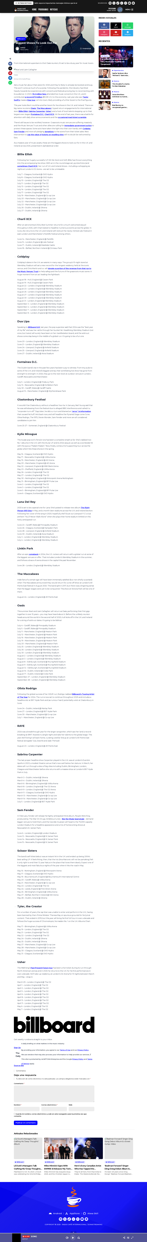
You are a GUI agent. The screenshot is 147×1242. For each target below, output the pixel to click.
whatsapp (128, 27)
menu (127, 10)
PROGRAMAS (43, 9)
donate (51, 268)
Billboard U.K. (34, 327)
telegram (128, 34)
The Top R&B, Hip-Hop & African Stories (50, 3)
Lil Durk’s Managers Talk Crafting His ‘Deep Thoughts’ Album (27, 1167)
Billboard (21, 39)
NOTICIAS (54, 9)
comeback (33, 554)
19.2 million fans (39, 94)
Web (70, 1105)
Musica (105, 56)
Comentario (19, 1084)
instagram (104, 34)
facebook (104, 27)
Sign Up (17, 1048)
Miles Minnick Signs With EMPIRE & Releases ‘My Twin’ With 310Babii (57, 1167)
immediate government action (78, 126)
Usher (48, 111)
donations (49, 132)
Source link (19, 1066)
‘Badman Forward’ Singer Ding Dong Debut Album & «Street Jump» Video (117, 1167)
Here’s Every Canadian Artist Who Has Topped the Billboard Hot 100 (87, 1167)
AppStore (75, 1213)
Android (57, 1213)
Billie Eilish (23, 111)
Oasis (33, 108)
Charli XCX (49, 114)
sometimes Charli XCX (27, 166)
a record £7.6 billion (33, 97)
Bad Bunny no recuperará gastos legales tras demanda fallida (120, 106)
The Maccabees (44, 108)
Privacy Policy (83, 1050)
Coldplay (87, 129)
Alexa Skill (92, 1213)
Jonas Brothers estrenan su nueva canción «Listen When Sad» (121, 96)
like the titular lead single (73, 819)
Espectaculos (119, 70)
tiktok (116, 27)
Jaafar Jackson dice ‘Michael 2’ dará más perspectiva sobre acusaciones (120, 74)
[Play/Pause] (73, 1237)
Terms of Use (65, 1050)
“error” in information (81, 411)
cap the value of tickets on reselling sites (45, 135)
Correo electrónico (49, 1105)
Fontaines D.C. (37, 114)
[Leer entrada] (116, 56)
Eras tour (31, 100)
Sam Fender (19, 132)
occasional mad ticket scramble (72, 117)
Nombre (17, 1105)
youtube (116, 34)
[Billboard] (54, 1024)
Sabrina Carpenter (37, 111)
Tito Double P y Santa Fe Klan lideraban (120, 85)
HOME (34, 9)
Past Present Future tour (42, 968)
